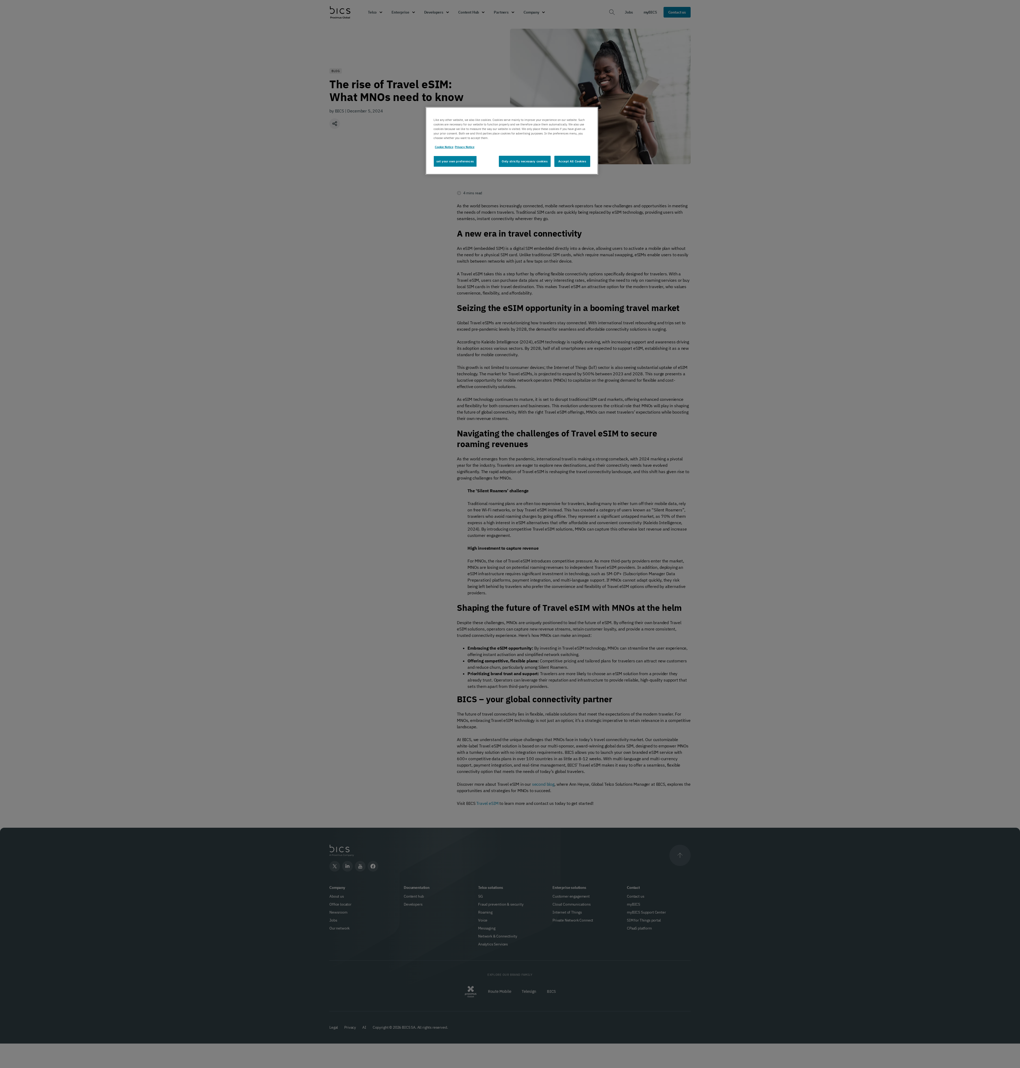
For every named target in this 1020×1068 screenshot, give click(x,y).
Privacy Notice (464, 147)
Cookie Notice (444, 147)
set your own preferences (455, 161)
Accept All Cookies (572, 161)
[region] (512, 141)
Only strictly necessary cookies (525, 161)
